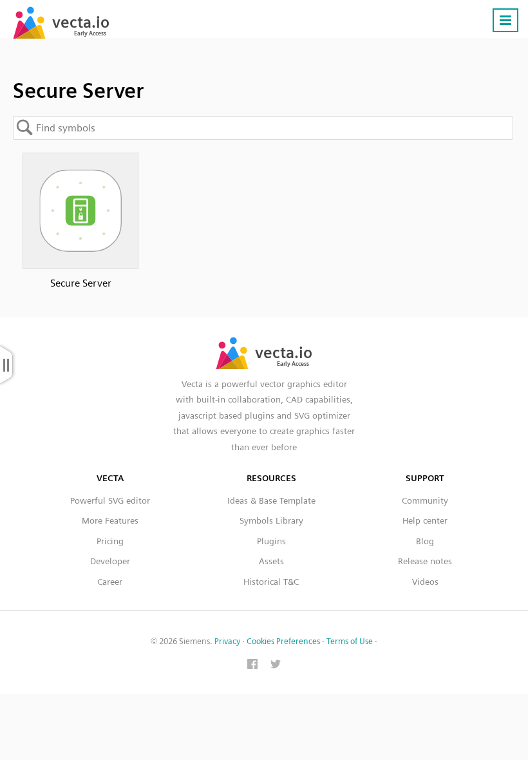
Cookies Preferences (283, 641)
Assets (271, 561)
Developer (110, 561)
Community (425, 500)
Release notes (425, 561)
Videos (425, 581)
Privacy (227, 641)
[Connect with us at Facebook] (252, 665)
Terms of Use (349, 641)
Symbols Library (271, 520)
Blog (425, 541)
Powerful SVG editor (110, 500)
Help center (425, 520)
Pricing (110, 541)
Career (109, 581)
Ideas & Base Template (271, 500)
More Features (110, 520)
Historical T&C (271, 581)
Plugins (271, 541)
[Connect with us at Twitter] (275, 665)
